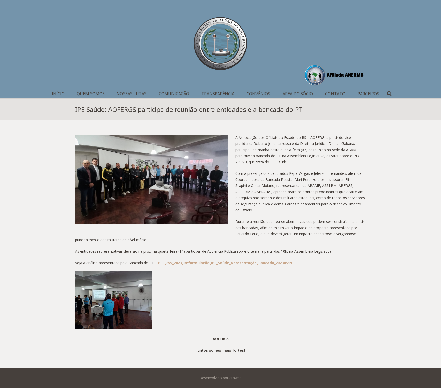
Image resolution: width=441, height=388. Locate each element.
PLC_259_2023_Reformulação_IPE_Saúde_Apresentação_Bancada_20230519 (225, 262)
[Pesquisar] (389, 94)
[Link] (220, 44)
